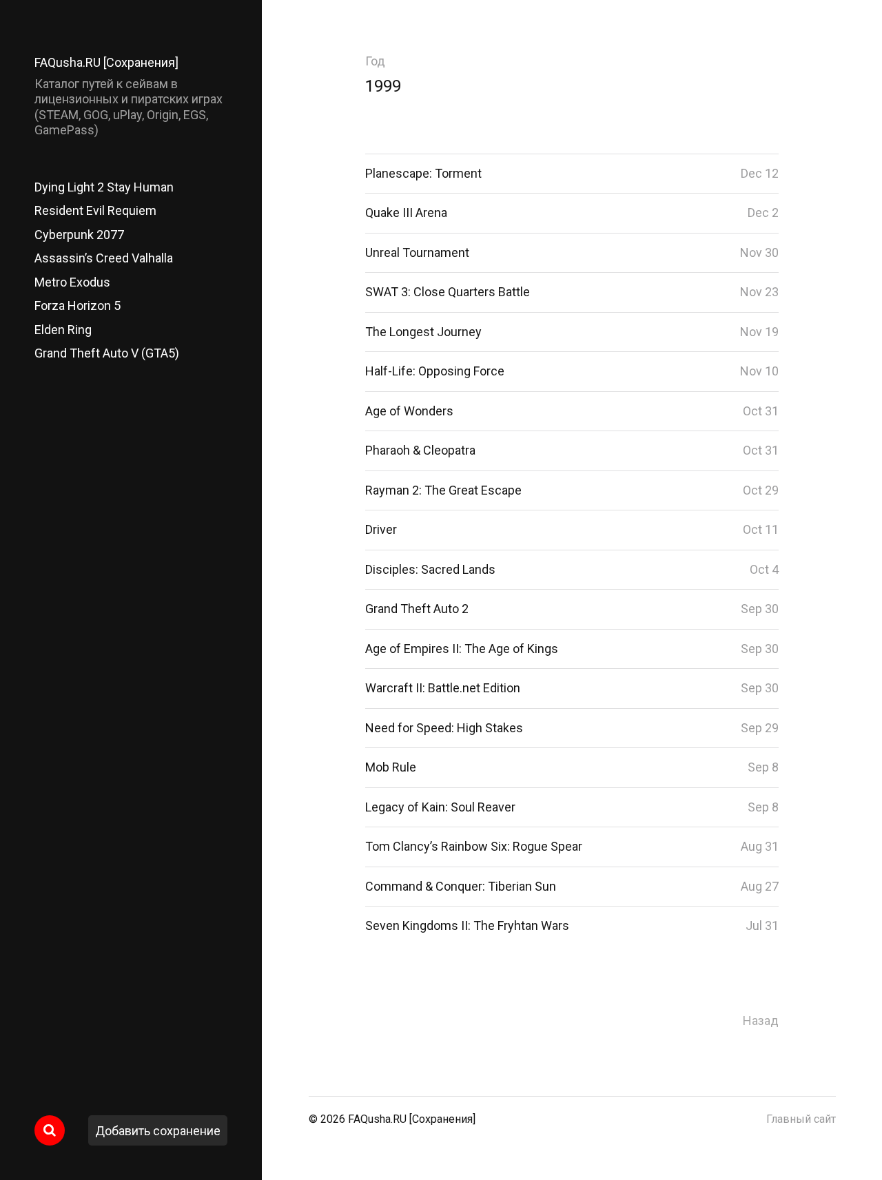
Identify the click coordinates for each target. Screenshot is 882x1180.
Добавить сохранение (157, 1131)
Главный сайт (801, 1119)
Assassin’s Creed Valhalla (103, 258)
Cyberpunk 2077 (79, 234)
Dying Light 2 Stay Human (104, 187)
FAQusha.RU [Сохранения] (106, 62)
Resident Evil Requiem (95, 210)
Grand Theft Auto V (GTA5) (106, 353)
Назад (761, 1020)
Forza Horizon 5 (77, 305)
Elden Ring (63, 329)
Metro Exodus (72, 282)
